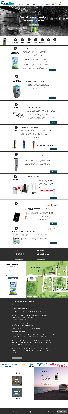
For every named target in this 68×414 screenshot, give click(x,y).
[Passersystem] (42, 39)
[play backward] (1, 365)
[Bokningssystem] (48, 39)
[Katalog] (55, 39)
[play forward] (67, 365)
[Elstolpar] (29, 39)
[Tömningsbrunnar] (22, 39)
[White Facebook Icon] (30, 412)
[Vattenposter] (35, 39)
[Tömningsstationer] (15, 39)
